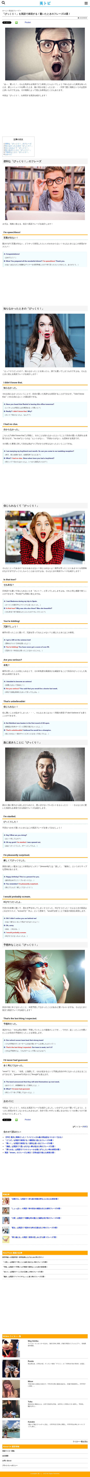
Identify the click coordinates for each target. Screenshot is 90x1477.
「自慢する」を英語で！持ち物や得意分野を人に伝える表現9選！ (35, 1199)
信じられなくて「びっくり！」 (17, 148)
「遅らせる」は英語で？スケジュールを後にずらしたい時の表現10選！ (33, 1149)
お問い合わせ (6, 1461)
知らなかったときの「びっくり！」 (18, 146)
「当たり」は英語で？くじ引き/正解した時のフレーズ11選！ (23, 1272)
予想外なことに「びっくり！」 (17, 152)
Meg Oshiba (33, 1341)
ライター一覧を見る (80, 1441)
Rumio (31, 1361)
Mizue (30, 1381)
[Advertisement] (45, 115)
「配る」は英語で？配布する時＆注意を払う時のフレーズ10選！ (34, 1228)
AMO (85, 1127)
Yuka (30, 1402)
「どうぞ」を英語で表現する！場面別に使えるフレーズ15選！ (29, 1140)
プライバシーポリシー (10, 1465)
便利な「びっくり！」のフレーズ (17, 144)
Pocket (28, 22)
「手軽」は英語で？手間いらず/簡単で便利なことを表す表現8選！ (25, 1267)
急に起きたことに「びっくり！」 (17, 150)
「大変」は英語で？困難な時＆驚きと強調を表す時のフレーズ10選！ (36, 1218)
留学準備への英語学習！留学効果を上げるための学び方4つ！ (23, 1257)
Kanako (31, 1422)
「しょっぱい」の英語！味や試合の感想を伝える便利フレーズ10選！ (36, 1208)
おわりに (8, 154)
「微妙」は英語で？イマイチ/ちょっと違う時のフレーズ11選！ (24, 1276)
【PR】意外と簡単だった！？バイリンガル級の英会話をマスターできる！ (34, 1137)
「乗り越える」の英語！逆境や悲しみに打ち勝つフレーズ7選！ (34, 1237)
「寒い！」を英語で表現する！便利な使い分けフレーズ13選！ (29, 1143)
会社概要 (5, 1456)
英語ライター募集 (8, 1451)
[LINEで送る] (16, 22)
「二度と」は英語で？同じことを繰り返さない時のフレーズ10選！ (25, 1262)
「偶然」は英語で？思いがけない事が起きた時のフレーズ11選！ (30, 1146)
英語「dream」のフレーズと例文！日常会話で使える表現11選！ (30, 1153)
